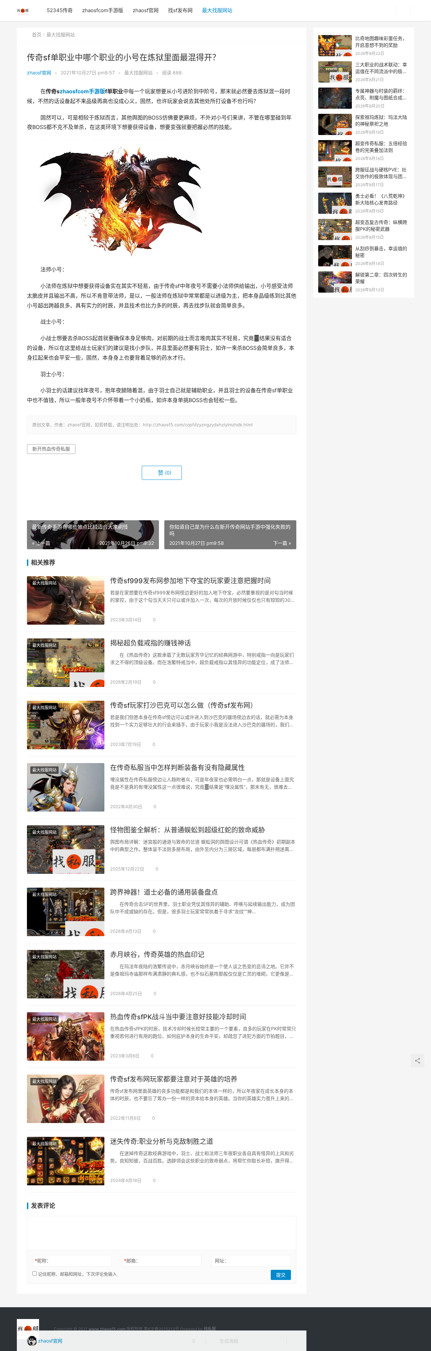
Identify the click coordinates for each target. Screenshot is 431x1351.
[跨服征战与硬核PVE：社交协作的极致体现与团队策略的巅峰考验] (335, 170)
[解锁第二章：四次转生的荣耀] (335, 275)
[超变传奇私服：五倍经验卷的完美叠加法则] (335, 143)
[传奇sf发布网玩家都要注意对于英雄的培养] (65, 1099)
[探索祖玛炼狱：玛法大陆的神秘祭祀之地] (335, 117)
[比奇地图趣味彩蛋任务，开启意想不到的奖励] (335, 38)
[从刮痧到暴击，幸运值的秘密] (335, 249)
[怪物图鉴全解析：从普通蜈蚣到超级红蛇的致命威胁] (65, 849)
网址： (222, 1260)
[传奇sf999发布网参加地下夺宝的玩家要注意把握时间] (65, 600)
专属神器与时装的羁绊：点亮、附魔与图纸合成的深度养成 (381, 97)
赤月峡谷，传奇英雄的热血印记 (157, 955)
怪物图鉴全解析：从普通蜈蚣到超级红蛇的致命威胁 (187, 830)
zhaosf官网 (146, 10)
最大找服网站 (217, 10)
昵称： (43, 1260)
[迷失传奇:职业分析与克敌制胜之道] (65, 1161)
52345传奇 (60, 10)
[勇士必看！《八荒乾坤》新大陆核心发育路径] (335, 196)
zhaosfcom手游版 (102, 10)
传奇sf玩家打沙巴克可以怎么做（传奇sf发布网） (183, 705)
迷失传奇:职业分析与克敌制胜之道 (161, 1142)
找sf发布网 (180, 10)
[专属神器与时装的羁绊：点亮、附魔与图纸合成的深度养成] (335, 91)
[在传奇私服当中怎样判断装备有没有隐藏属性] (65, 787)
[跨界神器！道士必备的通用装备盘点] (65, 912)
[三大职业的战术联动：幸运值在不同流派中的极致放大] (335, 65)
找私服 (210, 1328)
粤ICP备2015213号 (161, 1328)
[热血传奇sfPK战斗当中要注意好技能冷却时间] (65, 1036)
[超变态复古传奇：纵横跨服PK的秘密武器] (335, 222)
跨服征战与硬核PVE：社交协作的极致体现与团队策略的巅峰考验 (381, 176)
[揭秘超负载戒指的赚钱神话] (65, 662)
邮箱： (132, 1260)
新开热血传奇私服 (51, 449)
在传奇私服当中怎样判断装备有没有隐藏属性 (177, 768)
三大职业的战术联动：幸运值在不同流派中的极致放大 (381, 71)
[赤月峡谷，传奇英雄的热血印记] (65, 974)
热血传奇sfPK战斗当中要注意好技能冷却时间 (178, 1017)
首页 (36, 34)
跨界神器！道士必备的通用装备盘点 (164, 892)
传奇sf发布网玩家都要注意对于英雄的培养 (173, 1079)
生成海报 (228, 1341)
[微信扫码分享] (249, 1341)
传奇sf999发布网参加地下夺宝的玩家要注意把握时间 (190, 581)
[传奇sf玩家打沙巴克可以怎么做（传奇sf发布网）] (65, 725)
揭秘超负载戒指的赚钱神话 (150, 643)
